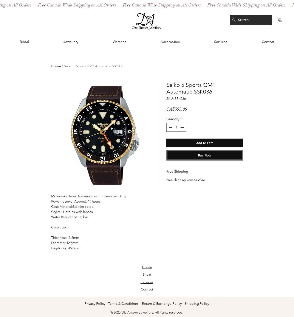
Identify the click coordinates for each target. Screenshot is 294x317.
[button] (280, 20)
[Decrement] (170, 127)
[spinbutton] (176, 127)
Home (56, 66)
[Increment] (182, 127)
